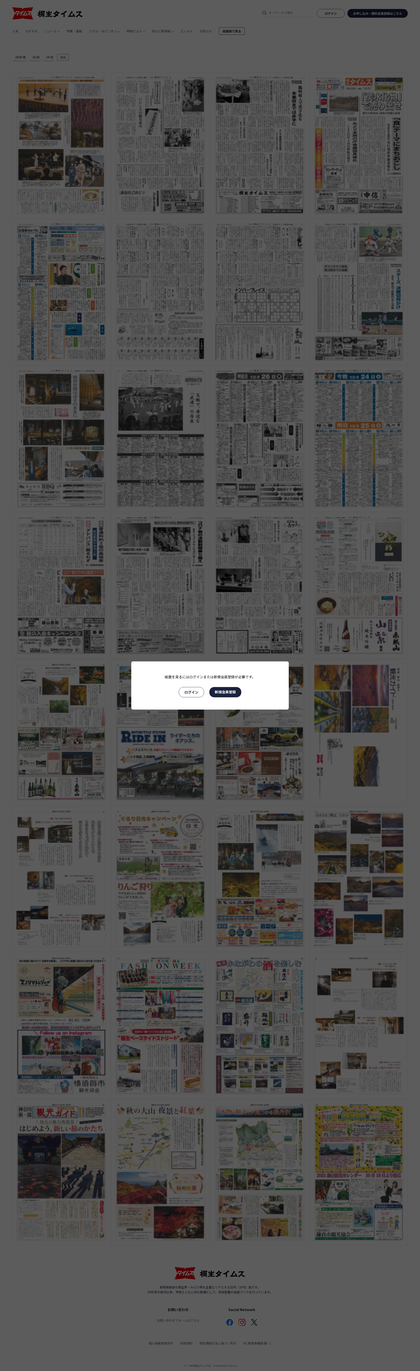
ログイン (191, 692)
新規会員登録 (225, 691)
